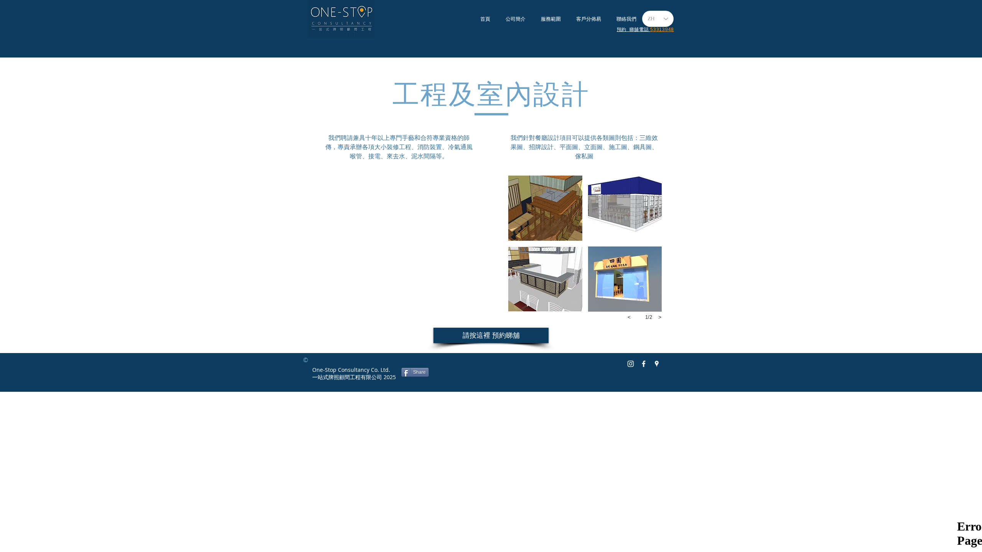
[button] (545, 208)
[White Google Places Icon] (656, 364)
